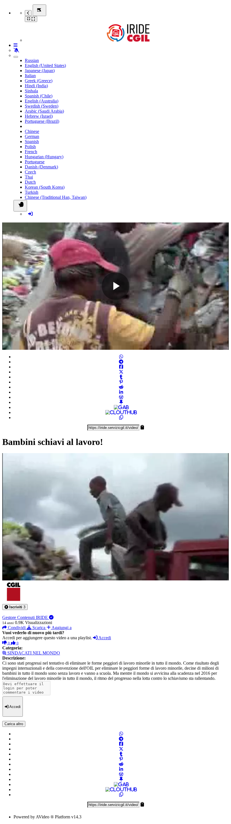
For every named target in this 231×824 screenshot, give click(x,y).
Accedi (104, 637)
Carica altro (14, 724)
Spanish (32, 141)
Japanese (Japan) (40, 70)
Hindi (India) (36, 85)
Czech (30, 172)
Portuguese (35, 161)
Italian (30, 75)
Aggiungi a (61, 627)
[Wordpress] (121, 397)
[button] (15, 607)
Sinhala (31, 90)
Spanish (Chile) (38, 95)
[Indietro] (28, 13)
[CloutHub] (121, 412)
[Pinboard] (121, 402)
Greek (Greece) (38, 80)
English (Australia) (41, 101)
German (32, 136)
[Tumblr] (121, 377)
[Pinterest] (121, 382)
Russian (32, 60)
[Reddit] (121, 387)
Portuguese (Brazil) (42, 121)
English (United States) (45, 65)
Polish (30, 146)
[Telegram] (121, 361)
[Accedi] (30, 214)
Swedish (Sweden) (41, 106)
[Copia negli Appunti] (121, 417)
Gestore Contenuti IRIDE (25, 617)
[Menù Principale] (39, 10)
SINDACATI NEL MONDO (33, 653)
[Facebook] (121, 366)
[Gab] (121, 407)
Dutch (30, 182)
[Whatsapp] (121, 356)
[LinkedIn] (121, 392)
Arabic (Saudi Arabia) (44, 111)
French (31, 151)
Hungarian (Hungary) (44, 156)
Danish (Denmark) (41, 166)
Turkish (31, 192)
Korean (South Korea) (45, 187)
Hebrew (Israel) (39, 116)
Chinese (32, 131)
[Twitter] (121, 371)
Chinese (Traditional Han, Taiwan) (55, 197)
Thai (29, 177)
